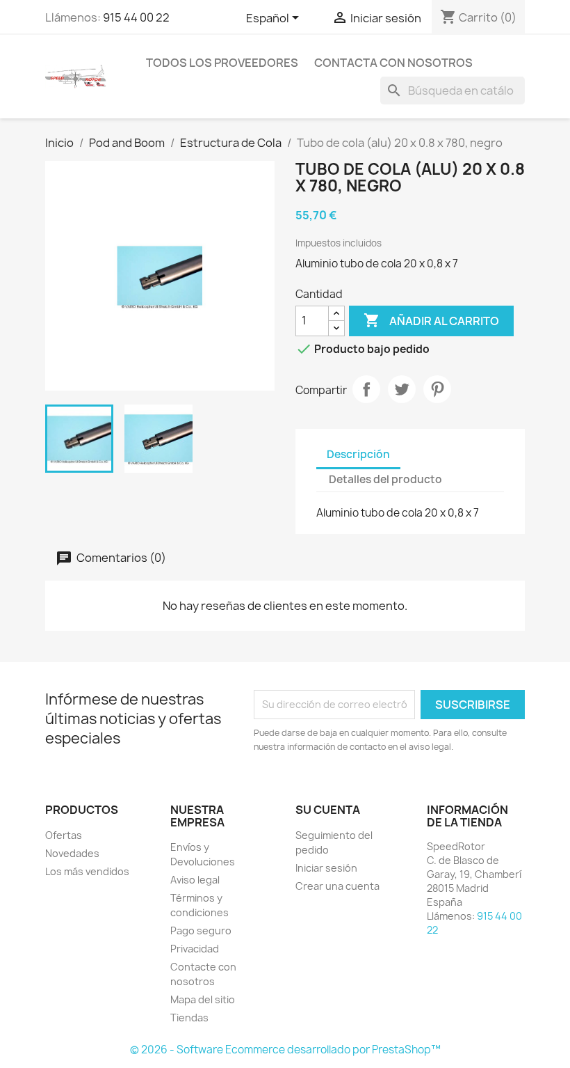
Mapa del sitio (202, 999)
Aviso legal (195, 879)
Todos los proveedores (222, 62)
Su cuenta (327, 809)
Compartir (366, 389)
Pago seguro (200, 930)
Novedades (72, 853)
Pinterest (437, 389)
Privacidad (194, 948)
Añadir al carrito (431, 320)
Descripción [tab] (358, 454)
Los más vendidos (87, 871)
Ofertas (63, 835)
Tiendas (189, 1017)
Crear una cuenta (337, 886)
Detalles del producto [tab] (385, 479)
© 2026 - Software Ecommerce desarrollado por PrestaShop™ (285, 1049)
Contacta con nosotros (393, 62)
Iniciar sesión (326, 867)
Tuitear (402, 389)
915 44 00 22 (136, 17)
